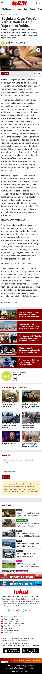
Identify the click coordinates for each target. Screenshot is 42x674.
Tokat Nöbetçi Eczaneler (12, 617)
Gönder (6, 477)
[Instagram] (21, 610)
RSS (5, 663)
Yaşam (19, 530)
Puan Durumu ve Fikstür (12, 626)
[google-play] (30, 651)
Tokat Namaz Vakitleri (11, 621)
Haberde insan (8, 641)
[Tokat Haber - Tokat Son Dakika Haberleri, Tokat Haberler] (19, 3)
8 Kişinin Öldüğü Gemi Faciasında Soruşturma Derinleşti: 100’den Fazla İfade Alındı (27, 545)
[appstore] (12, 651)
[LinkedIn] (25, 610)
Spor (26, 9)
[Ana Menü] (2, 3)
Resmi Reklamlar (22, 641)
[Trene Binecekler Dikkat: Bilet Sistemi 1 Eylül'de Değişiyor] (11, 417)
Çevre (25, 638)
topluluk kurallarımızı (21, 484)
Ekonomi (19, 551)
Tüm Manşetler (9, 628)
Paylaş (6, 73)
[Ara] (40, 3)
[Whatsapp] (32, 610)
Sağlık (27, 645)
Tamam (26, 671)
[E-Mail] (15, 379)
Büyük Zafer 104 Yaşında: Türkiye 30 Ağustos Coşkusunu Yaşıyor (30, 425)
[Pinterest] (17, 610)
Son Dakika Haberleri (11, 630)
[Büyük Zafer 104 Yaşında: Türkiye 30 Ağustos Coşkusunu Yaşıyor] (31, 417)
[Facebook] (9, 610)
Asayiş (32, 9)
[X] (13, 610)
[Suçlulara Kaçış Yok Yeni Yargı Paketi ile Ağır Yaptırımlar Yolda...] (21, 58)
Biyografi (36, 645)
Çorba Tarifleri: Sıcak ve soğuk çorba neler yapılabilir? (28, 514)
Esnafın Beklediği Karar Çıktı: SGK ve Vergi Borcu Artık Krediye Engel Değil (30, 444)
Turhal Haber (7, 643)
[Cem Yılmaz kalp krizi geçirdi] (11, 436)
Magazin (19, 645)
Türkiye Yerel (15, 638)
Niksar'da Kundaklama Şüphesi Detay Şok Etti (27, 524)
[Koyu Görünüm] (37, 3)
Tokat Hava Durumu (11, 619)
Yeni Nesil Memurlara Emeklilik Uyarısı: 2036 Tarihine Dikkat (9, 404)
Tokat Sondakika (8, 9)
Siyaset (26, 643)
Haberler (4, 15)
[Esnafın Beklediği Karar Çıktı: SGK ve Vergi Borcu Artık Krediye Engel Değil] (31, 436)
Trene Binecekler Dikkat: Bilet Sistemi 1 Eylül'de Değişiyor (10, 425)
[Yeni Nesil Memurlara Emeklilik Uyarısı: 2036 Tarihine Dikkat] (11, 396)
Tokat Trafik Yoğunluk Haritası (14, 624)
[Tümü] (39, 505)
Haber (19, 9)
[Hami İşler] (7, 376)
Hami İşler (17, 375)
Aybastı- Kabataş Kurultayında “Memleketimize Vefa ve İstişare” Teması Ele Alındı (27, 565)
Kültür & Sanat (8, 645)
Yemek (19, 510)
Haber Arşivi (8, 633)
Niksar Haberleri (22, 520)
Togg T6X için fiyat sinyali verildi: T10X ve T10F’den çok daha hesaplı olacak (26, 555)
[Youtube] (28, 610)
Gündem (14, 15)
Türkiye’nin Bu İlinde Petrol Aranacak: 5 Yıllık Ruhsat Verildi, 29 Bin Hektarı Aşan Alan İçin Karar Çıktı (31, 405)
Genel (32, 638)
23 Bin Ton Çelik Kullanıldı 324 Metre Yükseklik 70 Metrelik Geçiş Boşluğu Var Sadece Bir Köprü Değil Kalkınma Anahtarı (28, 534)
